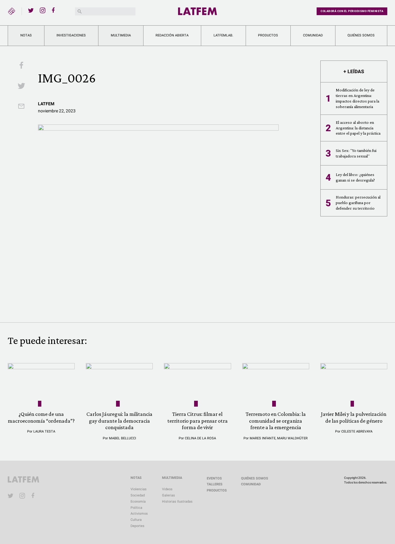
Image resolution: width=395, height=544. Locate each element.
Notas (26, 35)
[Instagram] (42, 10)
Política (136, 508)
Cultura (136, 520)
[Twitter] (31, 10)
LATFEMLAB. (223, 35)
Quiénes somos (361, 35)
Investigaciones (71, 35)
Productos (268, 35)
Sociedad (138, 495)
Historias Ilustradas (177, 502)
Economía (138, 502)
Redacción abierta (172, 35)
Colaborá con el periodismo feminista (352, 11)
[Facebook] (54, 10)
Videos (167, 489)
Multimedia (121, 35)
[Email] (21, 106)
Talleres (214, 484)
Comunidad (313, 35)
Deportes (137, 526)
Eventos (214, 478)
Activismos (139, 514)
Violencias (139, 489)
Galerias (168, 495)
